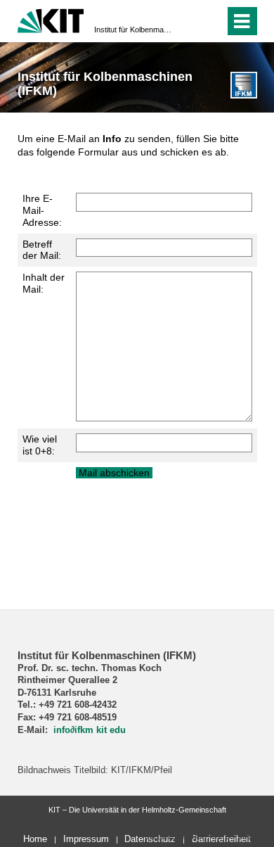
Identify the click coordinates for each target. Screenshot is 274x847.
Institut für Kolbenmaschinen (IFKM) (132, 29)
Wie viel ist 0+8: (39, 445)
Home (35, 839)
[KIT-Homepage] (51, 19)
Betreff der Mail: (41, 250)
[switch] (211, 21)
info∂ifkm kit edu (89, 730)
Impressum (86, 839)
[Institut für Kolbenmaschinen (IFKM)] (243, 85)
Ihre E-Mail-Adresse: (42, 210)
